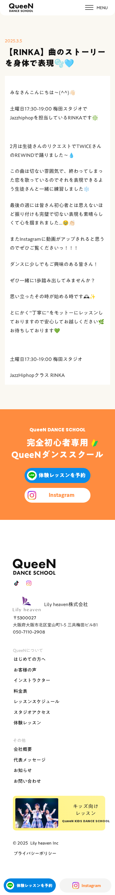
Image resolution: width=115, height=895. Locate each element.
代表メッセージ (29, 759)
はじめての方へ (29, 659)
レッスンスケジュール (36, 701)
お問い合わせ (27, 781)
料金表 (20, 691)
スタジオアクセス (31, 712)
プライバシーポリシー (34, 853)
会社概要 (22, 749)
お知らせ (22, 770)
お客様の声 (24, 669)
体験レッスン (27, 722)
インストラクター (31, 680)
